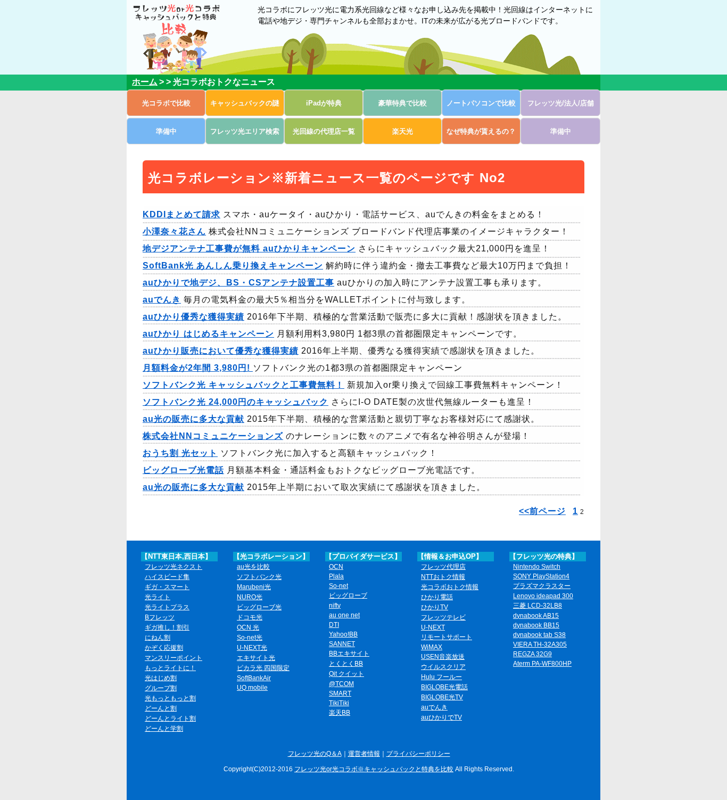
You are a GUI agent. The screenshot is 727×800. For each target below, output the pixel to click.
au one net (344, 615)
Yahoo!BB (343, 634)
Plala (336, 576)
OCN (336, 566)
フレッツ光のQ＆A (315, 753)
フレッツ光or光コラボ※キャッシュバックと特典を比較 (373, 769)
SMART (340, 693)
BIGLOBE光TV (442, 697)
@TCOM (341, 684)
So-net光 (249, 637)
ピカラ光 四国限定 (263, 668)
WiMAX (431, 647)
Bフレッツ (160, 617)
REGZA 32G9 (532, 654)
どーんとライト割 (170, 718)
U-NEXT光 (252, 647)
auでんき (434, 707)
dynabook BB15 (536, 625)
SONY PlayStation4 (541, 576)
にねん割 (157, 637)
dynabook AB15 (536, 615)
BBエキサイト (349, 653)
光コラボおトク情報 (449, 587)
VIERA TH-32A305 (540, 644)
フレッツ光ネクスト (173, 566)
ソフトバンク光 (259, 577)
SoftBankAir (254, 678)
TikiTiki (339, 703)
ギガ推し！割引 (167, 627)
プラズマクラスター (542, 586)
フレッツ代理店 (443, 566)
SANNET (342, 644)
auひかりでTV (441, 717)
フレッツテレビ (443, 617)
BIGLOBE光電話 (444, 687)
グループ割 (161, 688)
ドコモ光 (249, 617)
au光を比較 (253, 566)
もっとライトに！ (170, 668)
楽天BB (339, 712)
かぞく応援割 (164, 647)
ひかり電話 (437, 597)
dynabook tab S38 (539, 635)
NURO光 (249, 597)
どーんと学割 (164, 728)
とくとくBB (346, 663)
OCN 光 (248, 627)
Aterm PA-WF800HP (542, 663)
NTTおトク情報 (443, 577)
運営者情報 (364, 753)
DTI (334, 624)
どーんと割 (161, 708)
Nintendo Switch (536, 566)
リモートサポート (446, 637)
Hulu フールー (441, 677)
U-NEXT (433, 627)
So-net (338, 586)
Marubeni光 (254, 587)
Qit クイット (346, 673)
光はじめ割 (161, 678)
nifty (335, 605)
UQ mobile (252, 687)
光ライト (157, 597)
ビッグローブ (348, 595)
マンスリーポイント (173, 658)
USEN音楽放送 (443, 656)
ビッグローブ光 (259, 607)
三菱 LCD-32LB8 (537, 605)
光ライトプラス (167, 607)
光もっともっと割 (170, 698)
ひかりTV (434, 607)
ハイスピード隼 (167, 577)
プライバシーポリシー (418, 753)
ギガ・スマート (167, 587)
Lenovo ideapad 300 (543, 596)
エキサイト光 (256, 658)
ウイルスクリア (443, 667)
